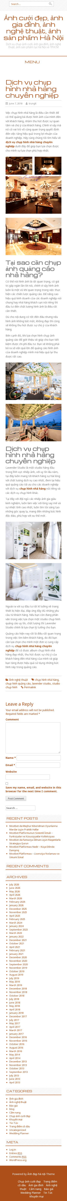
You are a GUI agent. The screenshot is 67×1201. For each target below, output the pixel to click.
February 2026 (17, 901)
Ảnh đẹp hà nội (36, 1174)
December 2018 (18, 988)
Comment (12, 719)
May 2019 (14, 981)
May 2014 (14, 1054)
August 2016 (16, 1047)
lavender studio (41, 683)
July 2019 (14, 978)
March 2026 (15, 898)
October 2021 (16, 943)
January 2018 (16, 1012)
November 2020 (18, 960)
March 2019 (15, 985)
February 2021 (17, 950)
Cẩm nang (14, 1112)
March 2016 (15, 1051)
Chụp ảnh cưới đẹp (19, 1116)
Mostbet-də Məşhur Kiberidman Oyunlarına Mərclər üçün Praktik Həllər (33, 827)
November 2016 (18, 1040)
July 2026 (14, 884)
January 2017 (16, 1033)
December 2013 (18, 1061)
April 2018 (14, 1009)
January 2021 (16, 954)
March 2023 (15, 933)
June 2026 (14, 888)
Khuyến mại (15, 1119)
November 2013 (18, 1065)
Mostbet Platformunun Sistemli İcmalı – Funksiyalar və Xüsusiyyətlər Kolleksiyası (32, 834)
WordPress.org (17, 1160)
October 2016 (16, 1044)
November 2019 (18, 967)
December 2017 (18, 1016)
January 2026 (16, 905)
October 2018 (16, 995)
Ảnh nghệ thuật (18, 680)
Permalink (30, 687)
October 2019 (16, 971)
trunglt (32, 103)
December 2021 (18, 940)
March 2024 (15, 922)
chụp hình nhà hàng (47, 680)
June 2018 (14, 1002)
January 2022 (16, 936)
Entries (15, 1153)
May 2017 (14, 1023)
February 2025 (17, 919)
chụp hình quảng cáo (18, 683)
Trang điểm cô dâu (19, 1126)
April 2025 (14, 915)
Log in (12, 1149)
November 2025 (18, 912)
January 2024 (16, 926)
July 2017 (14, 1020)
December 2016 (18, 1037)
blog (11, 1109)
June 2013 (14, 1079)
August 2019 (16, 974)
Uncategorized (17, 1130)
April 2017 (14, 1027)
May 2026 (14, 891)
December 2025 (18, 908)
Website (11, 771)
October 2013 (16, 1068)
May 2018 (14, 1006)
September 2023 (18, 929)
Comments (17, 1156)
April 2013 (14, 1082)
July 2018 (14, 999)
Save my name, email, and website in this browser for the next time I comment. (33, 789)
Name (11, 758)
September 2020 (18, 964)
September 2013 (18, 1072)
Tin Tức (13, 1123)
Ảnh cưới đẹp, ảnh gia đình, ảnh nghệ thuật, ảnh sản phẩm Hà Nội (33, 27)
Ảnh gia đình (16, 1098)
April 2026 (14, 894)
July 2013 (14, 1075)
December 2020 (18, 957)
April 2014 (14, 1058)
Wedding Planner (19, 1133)
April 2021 (14, 947)
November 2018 (18, 992)
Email (10, 765)
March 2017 (15, 1030)
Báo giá (13, 1105)
